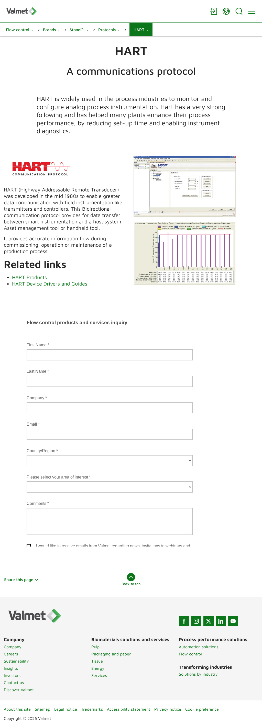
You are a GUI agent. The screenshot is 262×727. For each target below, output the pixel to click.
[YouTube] (233, 621)
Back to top (131, 584)
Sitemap (42, 709)
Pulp (95, 646)
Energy (97, 668)
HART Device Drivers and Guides (49, 284)
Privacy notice (167, 709)
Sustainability (16, 661)
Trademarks (92, 709)
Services (99, 675)
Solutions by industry (198, 674)
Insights (11, 668)
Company (12, 646)
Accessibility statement (128, 709)
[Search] (239, 11)
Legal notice (65, 709)
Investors (12, 675)
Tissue (97, 661)
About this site (17, 709)
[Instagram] (196, 621)
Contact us (14, 682)
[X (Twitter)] (208, 621)
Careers (11, 654)
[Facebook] (184, 621)
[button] (19, 29)
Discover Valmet (19, 689)
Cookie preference (202, 709)
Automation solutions (198, 646)
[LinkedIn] (221, 621)
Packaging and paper (111, 654)
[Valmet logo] (105, 11)
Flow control (190, 654)
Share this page (18, 579)
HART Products (29, 277)
